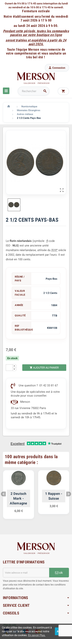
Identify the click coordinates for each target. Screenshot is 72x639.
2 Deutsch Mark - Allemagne (18, 498)
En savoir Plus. (37, 635)
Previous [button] (3, 494)
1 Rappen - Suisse (53, 496)
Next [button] (68, 494)
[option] (18, 496)
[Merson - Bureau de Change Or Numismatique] (36, 77)
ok (60, 573)
